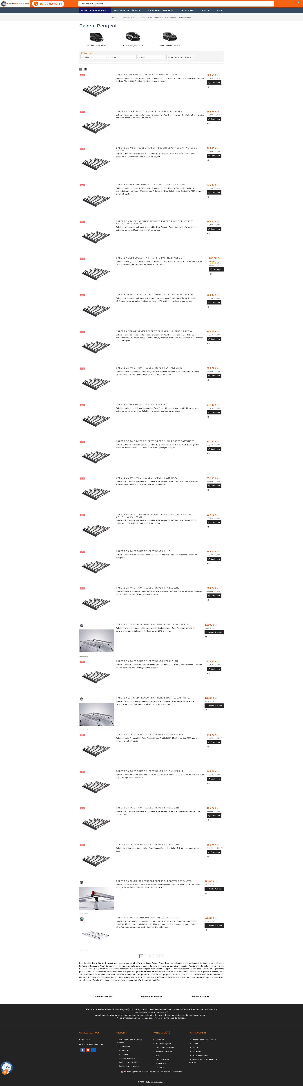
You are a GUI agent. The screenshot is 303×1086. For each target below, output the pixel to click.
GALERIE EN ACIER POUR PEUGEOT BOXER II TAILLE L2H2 (147, 588)
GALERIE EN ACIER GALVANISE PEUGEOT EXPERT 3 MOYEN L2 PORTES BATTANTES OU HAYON (154, 222)
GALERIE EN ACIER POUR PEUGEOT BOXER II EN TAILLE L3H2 (149, 734)
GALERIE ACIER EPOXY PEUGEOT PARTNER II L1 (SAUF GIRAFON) (151, 184)
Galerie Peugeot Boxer (96, 45)
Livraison (160, 1040)
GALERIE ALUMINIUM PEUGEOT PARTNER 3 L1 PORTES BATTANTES (153, 624)
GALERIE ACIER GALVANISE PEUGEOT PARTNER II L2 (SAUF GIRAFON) (154, 331)
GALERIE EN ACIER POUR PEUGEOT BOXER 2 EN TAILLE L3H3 (149, 771)
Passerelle (123, 1054)
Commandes (198, 1044)
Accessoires (187, 10)
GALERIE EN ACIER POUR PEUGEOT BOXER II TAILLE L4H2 (147, 844)
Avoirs (195, 1048)
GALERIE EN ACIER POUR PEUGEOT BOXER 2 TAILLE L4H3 (147, 808)
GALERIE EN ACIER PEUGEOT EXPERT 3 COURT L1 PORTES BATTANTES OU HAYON (156, 149)
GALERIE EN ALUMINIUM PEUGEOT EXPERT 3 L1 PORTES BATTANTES (154, 881)
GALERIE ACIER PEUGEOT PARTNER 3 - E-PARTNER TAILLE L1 (149, 258)
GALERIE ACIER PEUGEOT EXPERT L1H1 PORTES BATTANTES (149, 111)
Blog (219, 10)
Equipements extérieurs (127, 10)
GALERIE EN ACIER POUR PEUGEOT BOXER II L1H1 (143, 551)
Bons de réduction (200, 1055)
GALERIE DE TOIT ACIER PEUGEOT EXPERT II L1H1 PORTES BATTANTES (155, 294)
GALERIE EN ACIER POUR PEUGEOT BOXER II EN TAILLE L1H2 (149, 368)
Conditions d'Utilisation (166, 1048)
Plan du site (161, 1063)
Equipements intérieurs (160, 10)
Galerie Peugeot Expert (133, 45)
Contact (207, 10)
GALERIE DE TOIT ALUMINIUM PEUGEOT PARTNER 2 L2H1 (147, 918)
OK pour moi (44, 1074)
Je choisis (27, 1074)
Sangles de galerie (127, 1058)
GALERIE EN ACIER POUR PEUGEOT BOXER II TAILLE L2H (147, 661)
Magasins (160, 1067)
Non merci (10, 1074)
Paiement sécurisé (164, 1051)
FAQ (158, 1055)
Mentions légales (163, 1044)
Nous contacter (163, 1059)
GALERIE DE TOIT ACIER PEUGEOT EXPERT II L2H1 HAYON (147, 478)
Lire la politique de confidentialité (17, 1066)
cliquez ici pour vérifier (173, 1072)
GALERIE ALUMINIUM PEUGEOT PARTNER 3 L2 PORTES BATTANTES (153, 698)
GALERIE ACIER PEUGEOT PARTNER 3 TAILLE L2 (142, 404)
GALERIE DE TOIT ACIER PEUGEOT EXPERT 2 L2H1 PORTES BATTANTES (155, 441)
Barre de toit (124, 1050)
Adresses (196, 1051)
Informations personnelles (204, 1040)
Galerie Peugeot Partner (170, 45)
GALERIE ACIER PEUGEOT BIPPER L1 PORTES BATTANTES (147, 74)
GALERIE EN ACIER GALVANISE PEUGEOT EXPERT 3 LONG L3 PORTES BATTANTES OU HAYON (153, 515)
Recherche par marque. (93, 10)
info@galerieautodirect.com (91, 1044)
